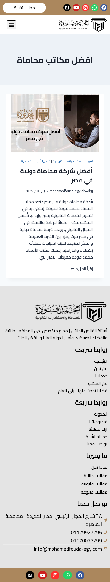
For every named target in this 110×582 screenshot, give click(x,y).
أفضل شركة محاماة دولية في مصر (56, 175)
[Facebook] (103, 7)
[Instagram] (85, 7)
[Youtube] (76, 7)
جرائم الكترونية (63, 161)
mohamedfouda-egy (65, 190)
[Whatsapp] (94, 7)
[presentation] (55, 123)
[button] (11, 24)
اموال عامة (84, 161)
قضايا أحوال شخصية (35, 161)
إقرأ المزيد (82, 268)
